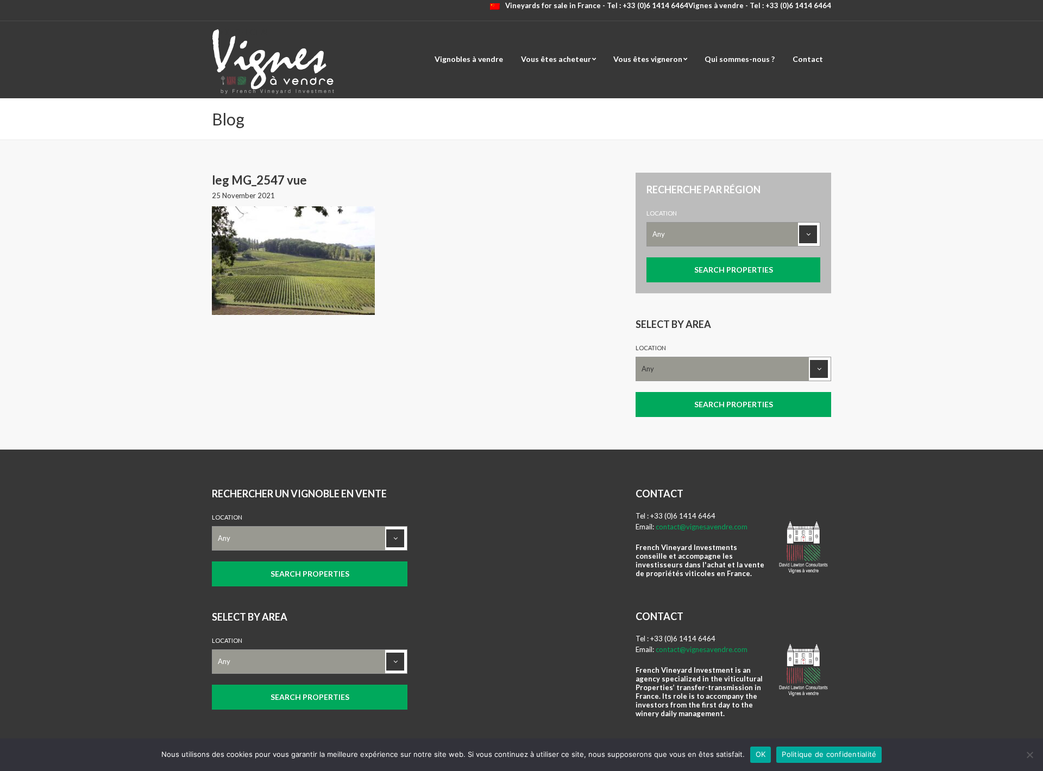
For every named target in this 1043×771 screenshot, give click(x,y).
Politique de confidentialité (829, 754)
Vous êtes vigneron (647, 59)
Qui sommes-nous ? (740, 59)
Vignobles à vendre (469, 59)
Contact (808, 59)
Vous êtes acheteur (556, 59)
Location (661, 213)
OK (761, 754)
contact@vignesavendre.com (701, 526)
